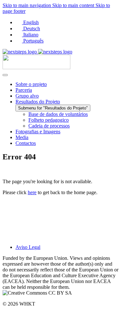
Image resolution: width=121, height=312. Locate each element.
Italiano (30, 34)
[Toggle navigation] (5, 75)
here (32, 192)
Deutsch (31, 28)
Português (33, 40)
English (30, 22)
